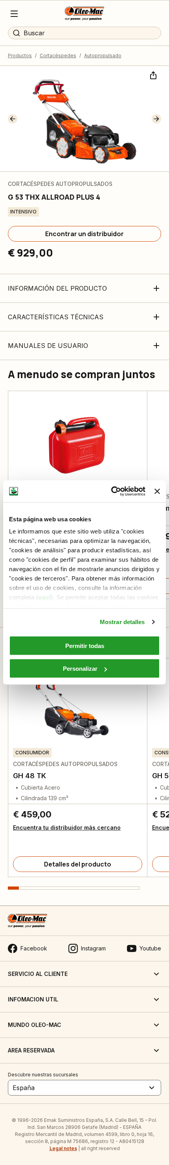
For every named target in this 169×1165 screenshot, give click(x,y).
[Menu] (14, 13)
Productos (20, 55)
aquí (44, 597)
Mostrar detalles (122, 622)
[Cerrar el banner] (157, 491)
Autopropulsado (102, 55)
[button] (12, 119)
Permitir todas (84, 645)
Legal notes (63, 1148)
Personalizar (80, 668)
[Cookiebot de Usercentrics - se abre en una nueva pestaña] (111, 491)
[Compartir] (152, 74)
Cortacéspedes (58, 55)
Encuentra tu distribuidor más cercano (67, 827)
